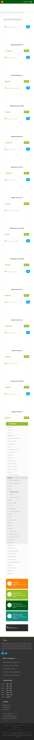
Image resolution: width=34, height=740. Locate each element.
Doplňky (11, 494)
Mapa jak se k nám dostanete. (10, 718)
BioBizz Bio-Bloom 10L (17, 45)
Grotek (10, 514)
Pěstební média (12, 463)
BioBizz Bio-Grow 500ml (17, 259)
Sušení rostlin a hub (13, 449)
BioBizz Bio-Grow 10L (17, 167)
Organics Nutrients (14, 534)
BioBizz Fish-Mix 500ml (17, 381)
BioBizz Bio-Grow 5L (17, 289)
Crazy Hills (11, 539)
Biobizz (14, 12)
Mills (10, 525)
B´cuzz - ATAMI (12, 503)
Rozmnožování (11, 548)
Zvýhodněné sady (14, 497)
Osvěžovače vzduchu (13, 562)
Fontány (10, 573)
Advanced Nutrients (14, 483)
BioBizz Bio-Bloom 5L (17, 136)
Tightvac (10, 565)
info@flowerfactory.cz (11, 716)
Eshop (14, 729)
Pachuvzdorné (11, 568)
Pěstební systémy (12, 469)
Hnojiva (10, 12)
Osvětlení (10, 455)
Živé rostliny (11, 444)
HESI (10, 517)
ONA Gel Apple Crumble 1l (9, 668)
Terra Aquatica (12, 531)
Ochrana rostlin (12, 553)
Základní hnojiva (20, 12)
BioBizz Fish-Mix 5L (17, 411)
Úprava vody (11, 545)
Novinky (10, 427)
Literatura (10, 570)
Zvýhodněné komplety (14, 438)
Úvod (10, 729)
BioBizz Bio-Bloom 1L (17, 75)
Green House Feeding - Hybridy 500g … (12, 672)
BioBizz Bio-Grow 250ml (17, 228)
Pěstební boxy (11, 461)
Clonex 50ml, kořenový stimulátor (11, 665)
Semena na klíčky (12, 441)
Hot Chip (10, 430)
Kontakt (23, 729)
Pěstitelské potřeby (13, 551)
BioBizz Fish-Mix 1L (17, 350)
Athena (10, 486)
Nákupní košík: (27, 2)
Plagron (11, 528)
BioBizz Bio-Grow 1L (17, 197)
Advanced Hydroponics (15, 480)
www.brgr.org (23, 725)
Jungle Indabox (12, 520)
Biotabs (11, 500)
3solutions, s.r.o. (17, 727)
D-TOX (9, 432)
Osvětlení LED (11, 452)
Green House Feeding (14, 511)
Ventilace (10, 458)
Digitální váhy (11, 435)
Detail (26, 50)
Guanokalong (12, 508)
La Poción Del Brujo (14, 537)
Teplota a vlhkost (12, 559)
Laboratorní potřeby (13, 475)
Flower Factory (4, 12)
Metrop (10, 523)
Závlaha (10, 472)
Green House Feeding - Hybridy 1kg (11, 675)
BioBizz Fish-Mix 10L (17, 320)
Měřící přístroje (12, 556)
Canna (10, 506)
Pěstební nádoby (12, 466)
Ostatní (10, 542)
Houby (9, 447)
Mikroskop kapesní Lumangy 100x (11, 662)
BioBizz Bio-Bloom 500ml (17, 106)
